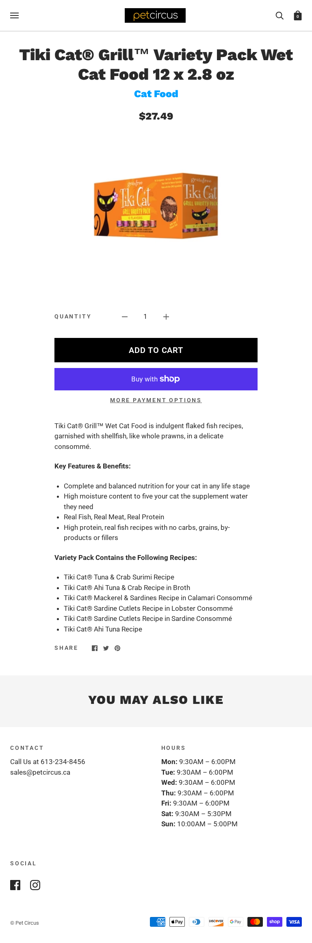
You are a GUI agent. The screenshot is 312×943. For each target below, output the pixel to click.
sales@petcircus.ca (40, 772)
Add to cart (156, 350)
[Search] (279, 15)
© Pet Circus (24, 923)
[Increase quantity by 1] (166, 316)
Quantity (72, 316)
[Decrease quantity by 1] (124, 316)
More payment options (156, 400)
